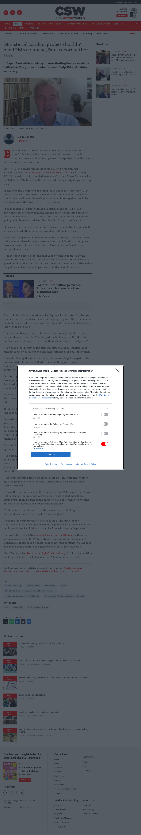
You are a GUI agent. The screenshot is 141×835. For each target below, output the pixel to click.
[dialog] (70, 417)
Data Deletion (51, 464)
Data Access (66, 464)
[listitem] (70, 408)
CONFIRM (51, 454)
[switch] (104, 414)
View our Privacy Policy (86, 464)
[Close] (118, 371)
